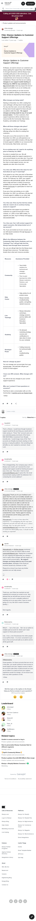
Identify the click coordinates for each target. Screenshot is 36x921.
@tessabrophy (7, 519)
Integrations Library (7, 857)
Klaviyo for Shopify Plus (25, 818)
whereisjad (10, 707)
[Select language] (23, 4)
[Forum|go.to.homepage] (8, 3)
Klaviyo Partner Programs (6, 847)
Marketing (5, 766)
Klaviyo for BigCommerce (25, 821)
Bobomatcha (8, 622)
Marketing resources (8, 828)
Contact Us (5, 884)
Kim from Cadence (12, 712)
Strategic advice (6, 749)
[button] (2, 4)
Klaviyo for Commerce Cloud (24, 825)
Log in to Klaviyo (6, 818)
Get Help (20, 857)
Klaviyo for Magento (24, 830)
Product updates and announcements (14, 23)
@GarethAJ (6, 494)
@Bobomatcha (7, 659)
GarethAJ (7, 423)
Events (20, 846)
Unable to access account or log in (13, 739)
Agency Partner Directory (6, 852)
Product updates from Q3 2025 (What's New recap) (18, 758)
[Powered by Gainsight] (18, 774)
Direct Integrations (23, 837)
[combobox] (18, 8)
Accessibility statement (25, 778)
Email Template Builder (24, 850)
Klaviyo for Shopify (23, 814)
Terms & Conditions (10, 778)
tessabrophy (8, 459)
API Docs (20, 854)
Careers (4, 874)
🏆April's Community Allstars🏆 (12, 752)
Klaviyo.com (5, 814)
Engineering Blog (7, 877)
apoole (6, 543)
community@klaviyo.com (10, 473)
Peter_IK (9, 723)
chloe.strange (8, 28)
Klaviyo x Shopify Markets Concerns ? (14, 763)
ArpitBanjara (10, 729)
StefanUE (10, 718)
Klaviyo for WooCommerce (26, 834)
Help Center (5, 825)
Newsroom (5, 870)
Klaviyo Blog (5, 821)
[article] (18, 437)
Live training (5, 832)
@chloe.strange (18, 549)
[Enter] (3, 8)
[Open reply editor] (18, 411)
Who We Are (5, 867)
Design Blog (5, 881)
